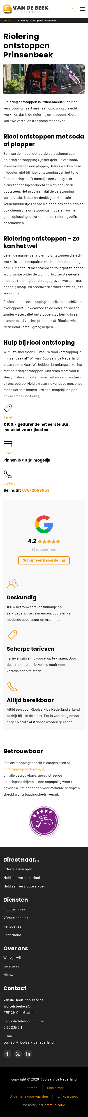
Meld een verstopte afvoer (24, 886)
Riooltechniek (14, 909)
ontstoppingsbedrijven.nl (23, 769)
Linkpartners (68, 1096)
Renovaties (12, 926)
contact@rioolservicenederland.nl (30, 1042)
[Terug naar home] (26, 9)
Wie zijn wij (12, 957)
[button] (82, 9)
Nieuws (9, 974)
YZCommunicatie (51, 1105)
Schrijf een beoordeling (44, 560)
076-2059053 (35, 490)
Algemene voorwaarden (29, 1096)
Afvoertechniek (15, 917)
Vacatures (11, 966)
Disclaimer (55, 1087)
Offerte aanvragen (17, 869)
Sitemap (30, 1087)
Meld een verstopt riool (21, 877)
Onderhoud (12, 935)
